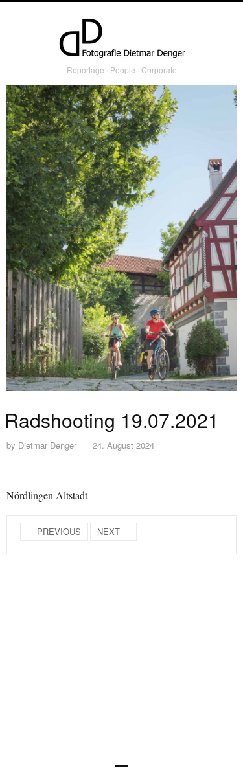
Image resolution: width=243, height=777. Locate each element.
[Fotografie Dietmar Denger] (121, 39)
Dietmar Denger (47, 445)
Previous (59, 531)
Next (108, 531)
